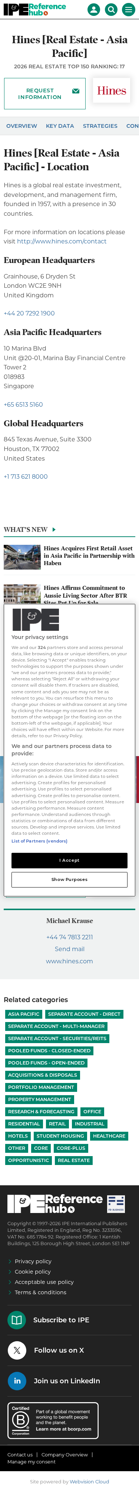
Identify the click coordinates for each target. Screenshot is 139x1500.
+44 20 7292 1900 (29, 313)
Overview (21, 126)
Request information (40, 93)
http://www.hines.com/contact (62, 241)
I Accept (69, 860)
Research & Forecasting (41, 1111)
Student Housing (60, 1136)
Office (92, 1111)
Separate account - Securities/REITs (57, 1038)
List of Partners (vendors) (39, 841)
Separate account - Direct (84, 1014)
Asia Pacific (23, 1014)
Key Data (60, 126)
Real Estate (74, 1160)
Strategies (100, 126)
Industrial (90, 1124)
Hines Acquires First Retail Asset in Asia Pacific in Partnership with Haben (89, 556)
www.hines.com (69, 961)
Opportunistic (28, 1160)
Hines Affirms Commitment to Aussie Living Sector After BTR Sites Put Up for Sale (85, 595)
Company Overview (65, 1455)
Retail (57, 1124)
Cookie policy (33, 1271)
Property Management (39, 1099)
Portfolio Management (41, 1087)
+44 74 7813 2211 (69, 937)
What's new (25, 529)
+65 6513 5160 (23, 404)
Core (41, 1148)
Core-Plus (71, 1148)
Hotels (18, 1136)
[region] (69, 749)
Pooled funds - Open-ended (46, 1063)
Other (16, 1148)
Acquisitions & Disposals (42, 1075)
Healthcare (109, 1136)
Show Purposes (69, 879)
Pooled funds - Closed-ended (49, 1050)
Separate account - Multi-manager (56, 1026)
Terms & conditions (40, 1292)
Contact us (20, 1455)
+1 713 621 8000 (26, 476)
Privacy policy (33, 1261)
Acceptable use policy (44, 1282)
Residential (24, 1124)
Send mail (70, 949)
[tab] (69, 531)
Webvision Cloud (89, 1481)
